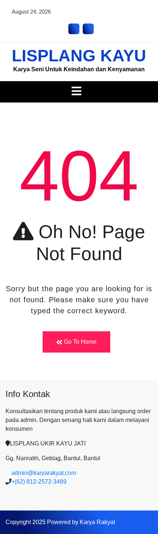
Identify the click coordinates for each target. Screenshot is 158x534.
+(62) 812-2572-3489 (39, 482)
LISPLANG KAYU (79, 55)
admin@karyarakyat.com (43, 473)
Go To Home (79, 342)
